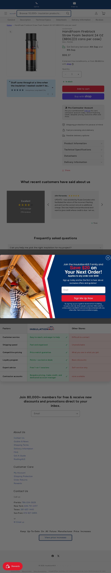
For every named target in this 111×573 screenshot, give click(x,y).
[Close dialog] (108, 258)
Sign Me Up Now (83, 298)
